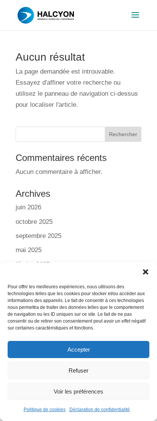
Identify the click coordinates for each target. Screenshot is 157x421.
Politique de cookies (45, 409)
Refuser (78, 370)
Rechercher (123, 134)
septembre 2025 (38, 235)
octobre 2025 (34, 221)
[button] (145, 272)
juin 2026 (28, 207)
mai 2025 (29, 250)
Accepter (78, 349)
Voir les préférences (78, 391)
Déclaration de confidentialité (99, 409)
